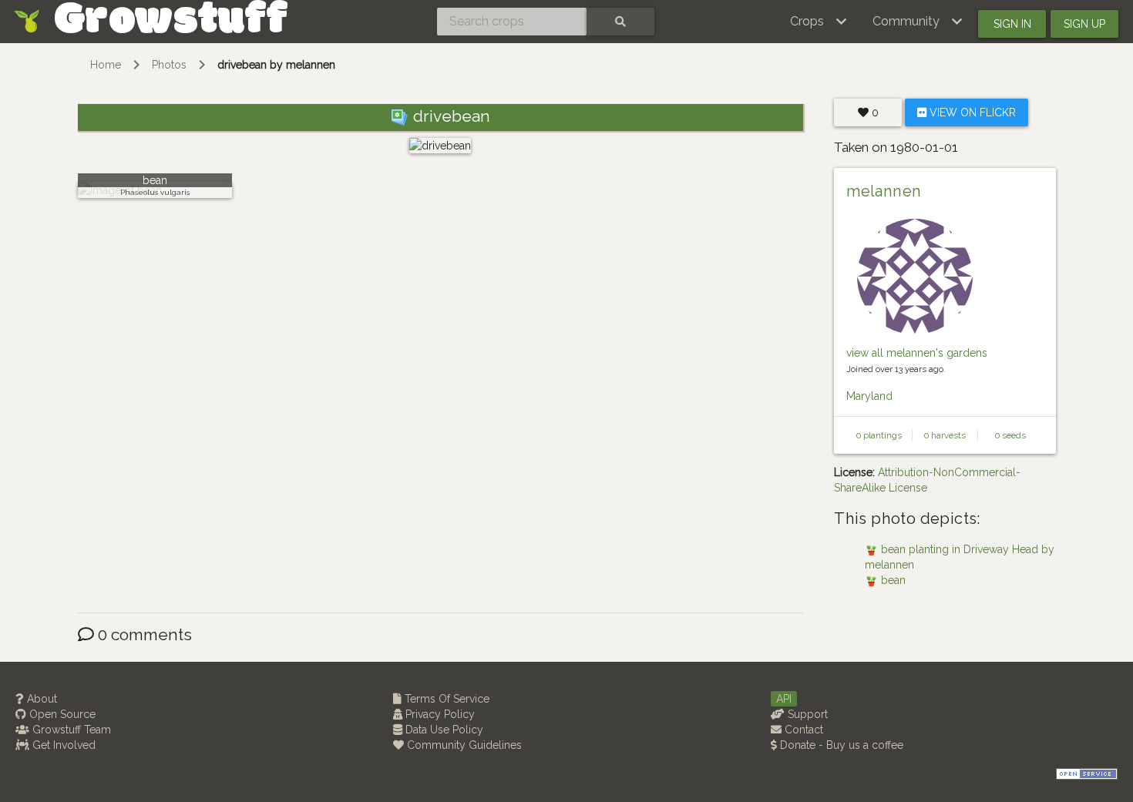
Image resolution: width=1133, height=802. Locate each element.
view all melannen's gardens (916, 353)
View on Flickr (971, 112)
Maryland (869, 396)
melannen (883, 191)
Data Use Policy (442, 729)
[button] (819, 21)
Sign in (1012, 24)
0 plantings (879, 435)
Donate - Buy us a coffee (840, 745)
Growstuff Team (70, 729)
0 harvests (945, 435)
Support (806, 714)
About (40, 699)
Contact (802, 729)
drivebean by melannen (276, 65)
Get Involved (62, 745)
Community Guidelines (463, 745)
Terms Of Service (445, 699)
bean (155, 180)
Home (105, 65)
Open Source (61, 714)
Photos (169, 65)
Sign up (1084, 24)
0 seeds (1010, 435)
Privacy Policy (438, 714)
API (784, 699)
